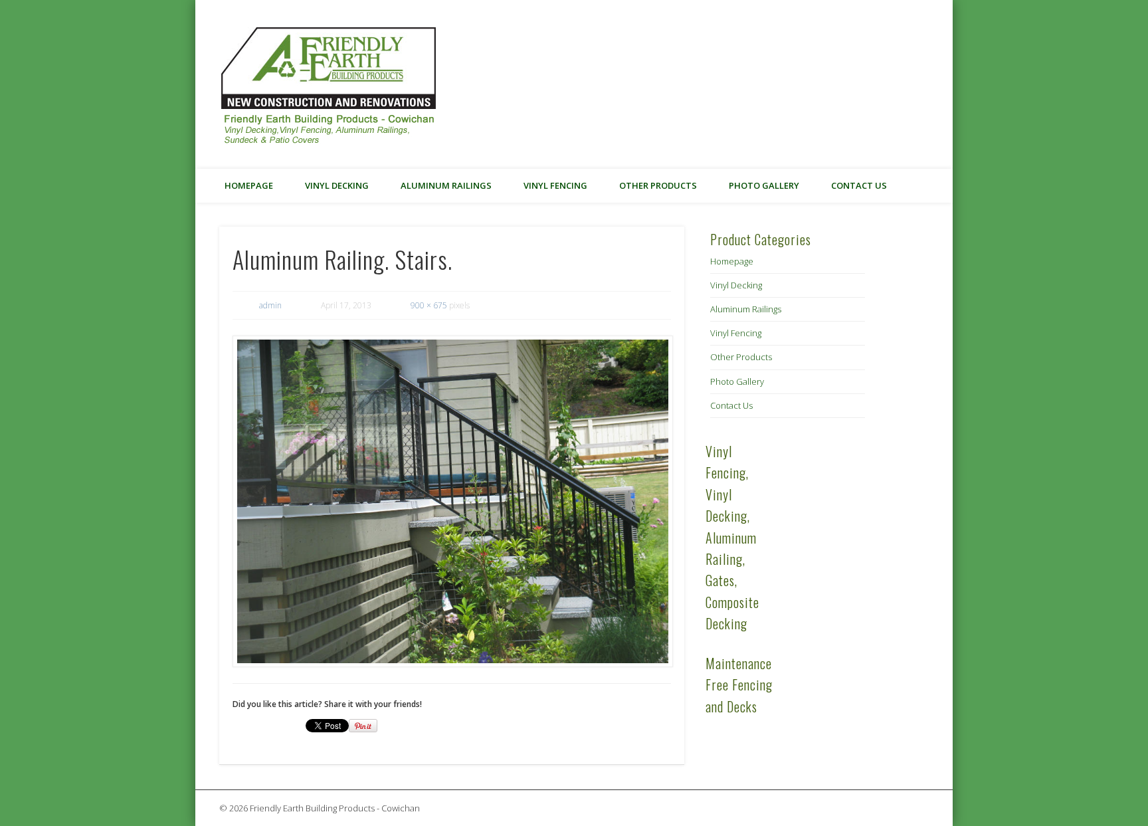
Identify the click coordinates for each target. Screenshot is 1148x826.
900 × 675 (429, 305)
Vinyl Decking (337, 185)
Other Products (658, 185)
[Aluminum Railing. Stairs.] (452, 502)
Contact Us (859, 185)
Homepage (249, 185)
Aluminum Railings (446, 185)
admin (270, 305)
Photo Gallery (764, 185)
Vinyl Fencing (555, 185)
